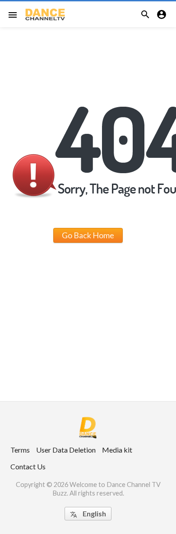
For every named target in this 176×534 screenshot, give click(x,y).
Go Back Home (88, 235)
